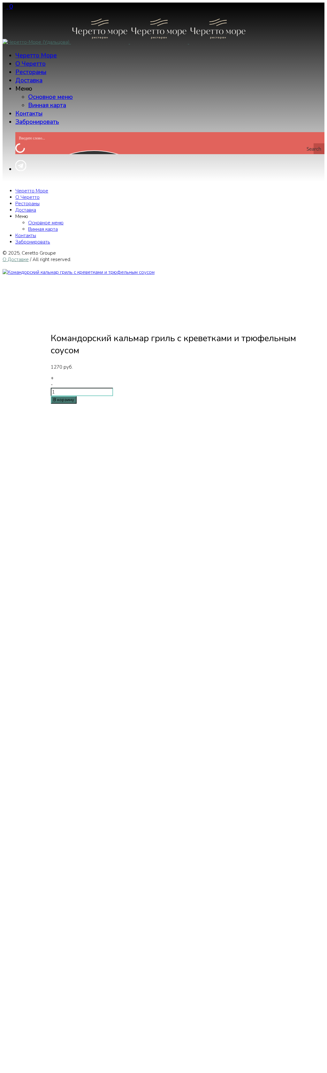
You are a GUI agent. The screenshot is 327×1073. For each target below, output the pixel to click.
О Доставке (16, 259)
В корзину (63, 400)
